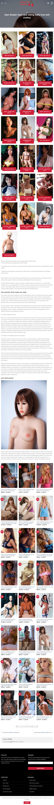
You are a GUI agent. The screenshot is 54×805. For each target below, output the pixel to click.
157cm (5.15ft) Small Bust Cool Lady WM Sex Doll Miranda (45, 587)
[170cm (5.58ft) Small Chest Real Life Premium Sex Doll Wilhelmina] (45, 508)
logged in (11, 741)
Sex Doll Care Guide (7, 791)
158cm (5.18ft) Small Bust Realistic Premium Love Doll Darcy (26, 490)
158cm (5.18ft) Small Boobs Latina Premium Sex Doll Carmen (44, 717)
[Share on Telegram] (37, 726)
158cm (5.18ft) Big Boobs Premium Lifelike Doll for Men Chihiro (9, 685)
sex (27, 12)
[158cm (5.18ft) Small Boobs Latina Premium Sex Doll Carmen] (45, 702)
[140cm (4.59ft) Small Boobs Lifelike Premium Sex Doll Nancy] (9, 573)
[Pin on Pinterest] (27, 726)
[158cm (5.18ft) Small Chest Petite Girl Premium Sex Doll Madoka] (27, 508)
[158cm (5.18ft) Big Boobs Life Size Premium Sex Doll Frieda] (27, 540)
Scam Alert (31, 791)
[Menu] (2, 3)
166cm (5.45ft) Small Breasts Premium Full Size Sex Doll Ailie (26, 620)
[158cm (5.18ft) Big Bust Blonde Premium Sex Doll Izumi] (27, 670)
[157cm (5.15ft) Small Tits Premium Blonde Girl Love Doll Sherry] (45, 475)
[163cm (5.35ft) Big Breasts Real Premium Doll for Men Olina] (9, 605)
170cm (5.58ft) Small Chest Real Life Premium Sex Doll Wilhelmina (45, 522)
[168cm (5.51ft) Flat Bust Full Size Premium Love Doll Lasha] (9, 702)
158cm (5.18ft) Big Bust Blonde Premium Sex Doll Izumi (26, 685)
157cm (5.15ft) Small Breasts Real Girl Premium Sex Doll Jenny (26, 717)
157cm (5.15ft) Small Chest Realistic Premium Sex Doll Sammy (45, 620)
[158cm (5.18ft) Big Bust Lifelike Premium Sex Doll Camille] (9, 637)
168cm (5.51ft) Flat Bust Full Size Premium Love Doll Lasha (8, 717)
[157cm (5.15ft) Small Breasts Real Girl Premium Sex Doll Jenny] (27, 702)
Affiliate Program (33, 788)
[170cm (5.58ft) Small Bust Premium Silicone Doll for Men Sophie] (27, 573)
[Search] (5, 3)
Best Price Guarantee (34, 783)
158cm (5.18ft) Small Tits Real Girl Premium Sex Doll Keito (44, 652)
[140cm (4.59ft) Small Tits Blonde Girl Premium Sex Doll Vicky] (45, 670)
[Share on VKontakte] (29, 726)
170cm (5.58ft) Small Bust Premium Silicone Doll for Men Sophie (27, 587)
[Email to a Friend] (24, 726)
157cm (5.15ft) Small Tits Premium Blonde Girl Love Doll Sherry (44, 490)
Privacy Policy (32, 780)
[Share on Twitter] (22, 726)
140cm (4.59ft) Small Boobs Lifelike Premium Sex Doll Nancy (9, 587)
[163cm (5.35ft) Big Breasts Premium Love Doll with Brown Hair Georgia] (9, 508)
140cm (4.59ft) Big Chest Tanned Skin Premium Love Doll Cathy (8, 490)
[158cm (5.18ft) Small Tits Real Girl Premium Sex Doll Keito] (45, 637)
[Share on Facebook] (19, 726)
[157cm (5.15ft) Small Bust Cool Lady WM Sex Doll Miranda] (45, 573)
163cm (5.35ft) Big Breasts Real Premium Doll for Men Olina (8, 620)
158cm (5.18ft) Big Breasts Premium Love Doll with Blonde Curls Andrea (45, 555)
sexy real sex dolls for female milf (42, 732)
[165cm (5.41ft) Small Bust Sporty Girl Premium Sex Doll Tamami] (9, 540)
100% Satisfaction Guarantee (35, 785)
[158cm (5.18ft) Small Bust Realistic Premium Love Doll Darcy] (27, 475)
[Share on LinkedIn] (32, 726)
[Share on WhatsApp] (17, 726)
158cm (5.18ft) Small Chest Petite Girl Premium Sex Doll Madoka (26, 522)
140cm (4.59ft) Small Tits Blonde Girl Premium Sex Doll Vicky (45, 685)
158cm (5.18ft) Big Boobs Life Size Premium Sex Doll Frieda (26, 555)
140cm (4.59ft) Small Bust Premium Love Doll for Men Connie (27, 652)
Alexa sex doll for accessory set (11, 732)
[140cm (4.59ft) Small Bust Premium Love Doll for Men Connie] (27, 637)
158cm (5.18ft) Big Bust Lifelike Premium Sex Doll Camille (8, 652)
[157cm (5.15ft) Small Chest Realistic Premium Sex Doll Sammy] (45, 605)
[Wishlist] (48, 3)
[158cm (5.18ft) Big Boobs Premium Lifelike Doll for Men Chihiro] (9, 670)
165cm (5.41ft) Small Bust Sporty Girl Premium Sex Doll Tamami (8, 555)
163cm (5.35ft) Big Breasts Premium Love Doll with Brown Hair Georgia (9, 522)
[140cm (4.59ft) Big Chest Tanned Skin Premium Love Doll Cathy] (9, 475)
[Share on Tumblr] (34, 726)
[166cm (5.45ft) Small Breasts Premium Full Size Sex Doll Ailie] (27, 605)
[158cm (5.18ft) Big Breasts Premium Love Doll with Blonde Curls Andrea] (45, 540)
